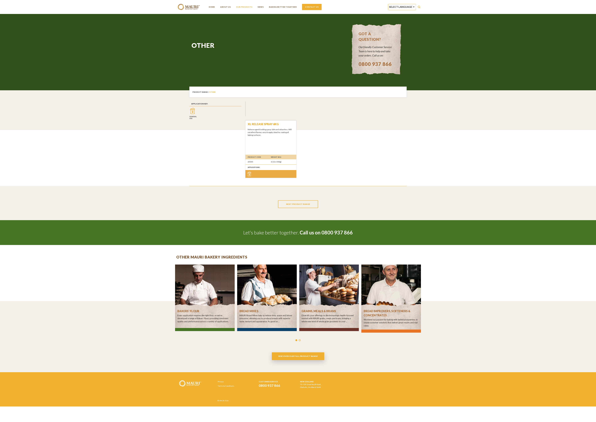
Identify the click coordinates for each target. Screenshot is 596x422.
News (261, 7)
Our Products (244, 7)
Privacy (221, 381)
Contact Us (311, 7)
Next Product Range (298, 204)
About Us (225, 7)
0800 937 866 (375, 64)
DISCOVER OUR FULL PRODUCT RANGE (298, 356)
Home (212, 7)
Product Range (200, 92)
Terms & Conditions (226, 386)
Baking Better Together (283, 7)
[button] (296, 340)
